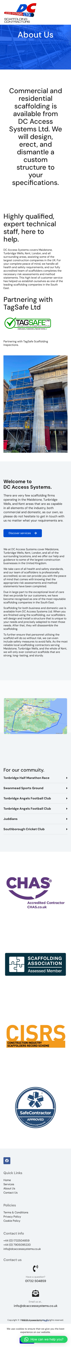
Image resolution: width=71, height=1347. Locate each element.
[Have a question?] (35, 1268)
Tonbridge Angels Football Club (27, 798)
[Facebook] (6, 1160)
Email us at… (35, 1301)
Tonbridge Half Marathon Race (26, 778)
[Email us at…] (35, 1293)
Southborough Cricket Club (24, 829)
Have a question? (35, 1276)
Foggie (46, 1320)
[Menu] (65, 12)
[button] (35, 778)
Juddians (10, 819)
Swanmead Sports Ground (23, 788)
